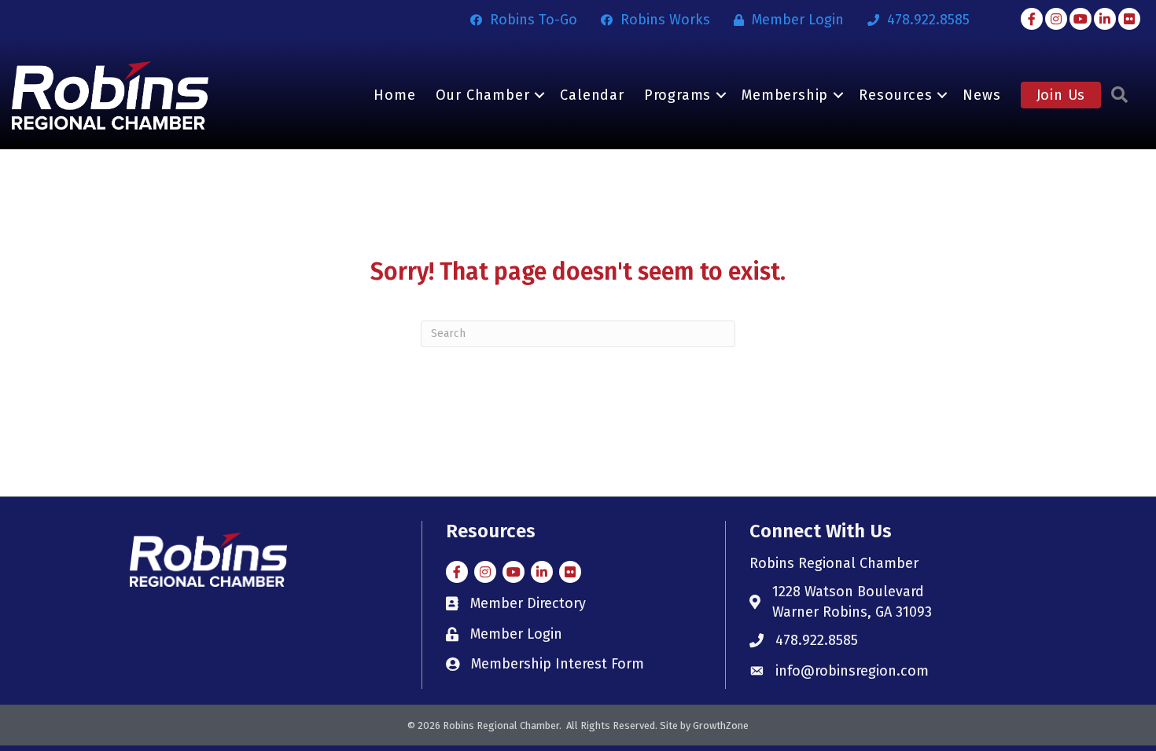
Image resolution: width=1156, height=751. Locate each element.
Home (394, 95)
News (981, 95)
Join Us (1061, 95)
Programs (677, 95)
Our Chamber (483, 95)
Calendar (592, 95)
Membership (785, 95)
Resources (895, 95)
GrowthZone (721, 725)
